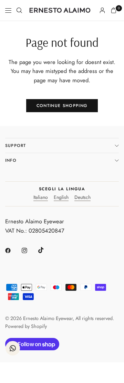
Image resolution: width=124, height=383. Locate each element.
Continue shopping (62, 106)
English (61, 198)
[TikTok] (45, 250)
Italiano (40, 198)
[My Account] (102, 10)
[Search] (19, 10)
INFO (11, 160)
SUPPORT (15, 145)
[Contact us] (13, 348)
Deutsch (82, 198)
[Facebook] (12, 250)
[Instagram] (29, 250)
